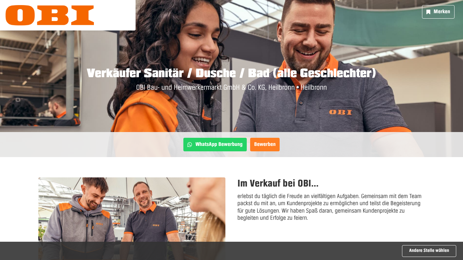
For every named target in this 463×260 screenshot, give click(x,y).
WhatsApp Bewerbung (219, 144)
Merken (442, 11)
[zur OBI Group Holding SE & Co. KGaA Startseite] (50, 15)
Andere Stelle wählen (429, 250)
